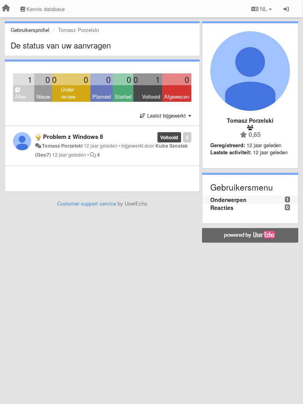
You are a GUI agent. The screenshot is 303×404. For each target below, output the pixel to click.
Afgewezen (176, 96)
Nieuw (43, 96)
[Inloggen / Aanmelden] (286, 8)
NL (263, 9)
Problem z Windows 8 (73, 136)
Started (123, 96)
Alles (20, 96)
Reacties (222, 207)
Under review (68, 93)
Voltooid (151, 96)
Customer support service (86, 203)
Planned (101, 96)
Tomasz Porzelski (62, 145)
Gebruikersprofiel (30, 30)
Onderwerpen (228, 200)
